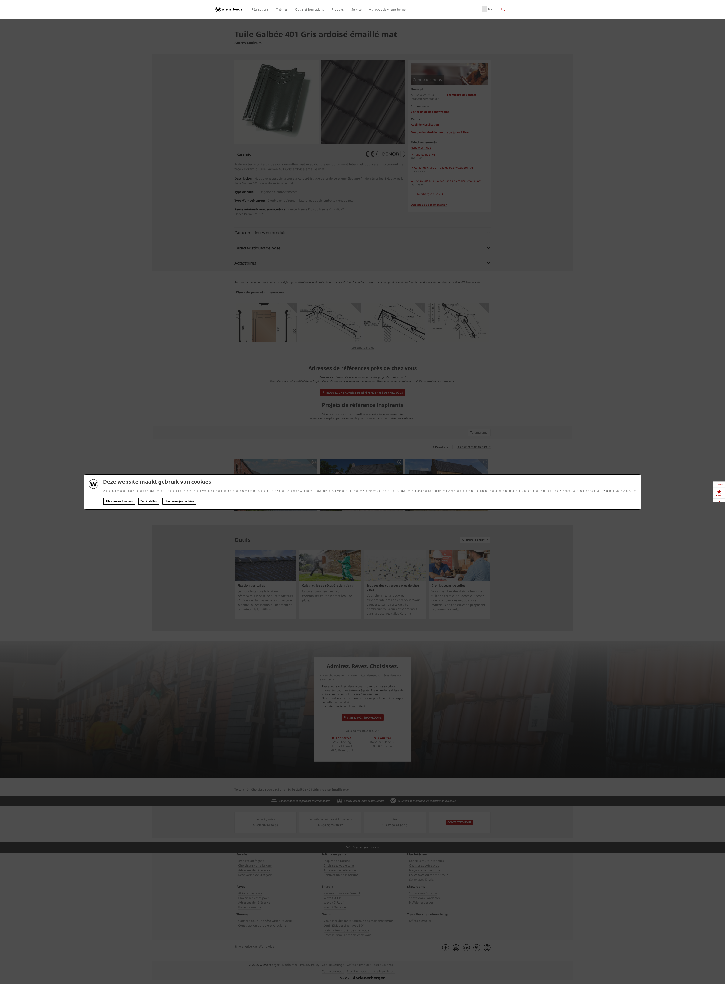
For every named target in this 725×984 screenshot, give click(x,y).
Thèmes (282, 9)
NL (490, 9)
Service (356, 9)
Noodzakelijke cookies (179, 501)
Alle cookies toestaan (119, 501)
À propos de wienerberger (388, 9)
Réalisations (260, 9)
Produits (338, 9)
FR (484, 9)
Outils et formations (309, 9)
